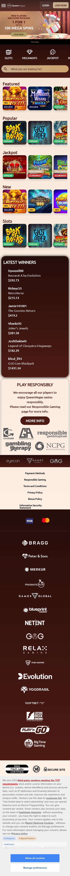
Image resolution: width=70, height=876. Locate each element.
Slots (9, 58)
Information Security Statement (31, 506)
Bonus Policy (35, 499)
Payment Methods (35, 473)
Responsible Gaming (35, 479)
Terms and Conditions (35, 486)
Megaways (29, 58)
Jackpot (53, 58)
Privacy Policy (35, 492)
